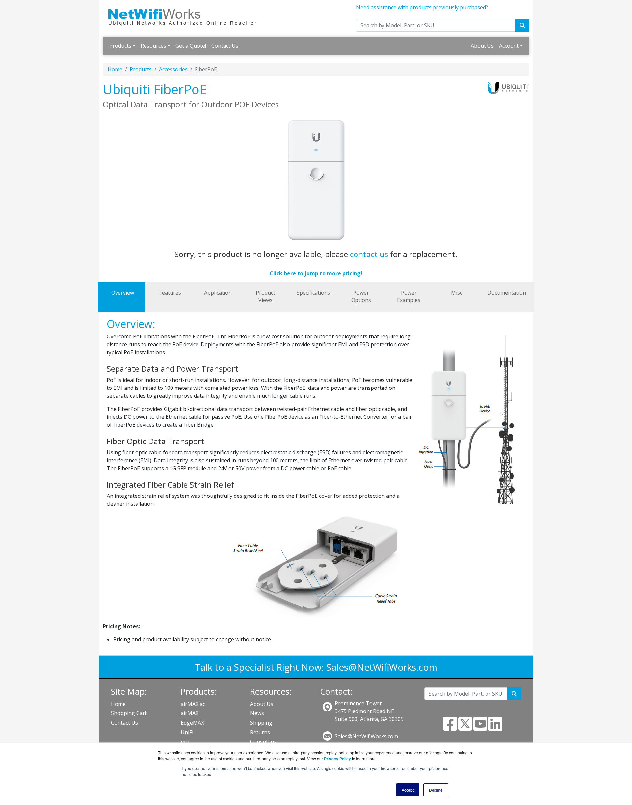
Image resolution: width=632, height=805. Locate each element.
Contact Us (224, 45)
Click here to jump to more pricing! (316, 273)
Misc (456, 292)
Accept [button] (408, 789)
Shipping (261, 722)
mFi (185, 741)
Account (509, 45)
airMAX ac (193, 704)
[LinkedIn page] (495, 727)
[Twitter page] (465, 727)
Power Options (361, 296)
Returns (260, 732)
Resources (153, 45)
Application (218, 292)
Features (170, 292)
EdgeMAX (192, 722)
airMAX (189, 713)
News (257, 713)
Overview (122, 292)
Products (120, 45)
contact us (369, 254)
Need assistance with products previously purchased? (422, 7)
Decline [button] (436, 789)
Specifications (313, 292)
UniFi (187, 732)
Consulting (263, 741)
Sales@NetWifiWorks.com (381, 667)
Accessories (173, 69)
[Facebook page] (450, 727)
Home (115, 69)
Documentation (506, 292)
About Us (482, 45)
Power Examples (408, 296)
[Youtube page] (480, 727)
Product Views (265, 296)
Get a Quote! (190, 45)
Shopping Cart (129, 713)
